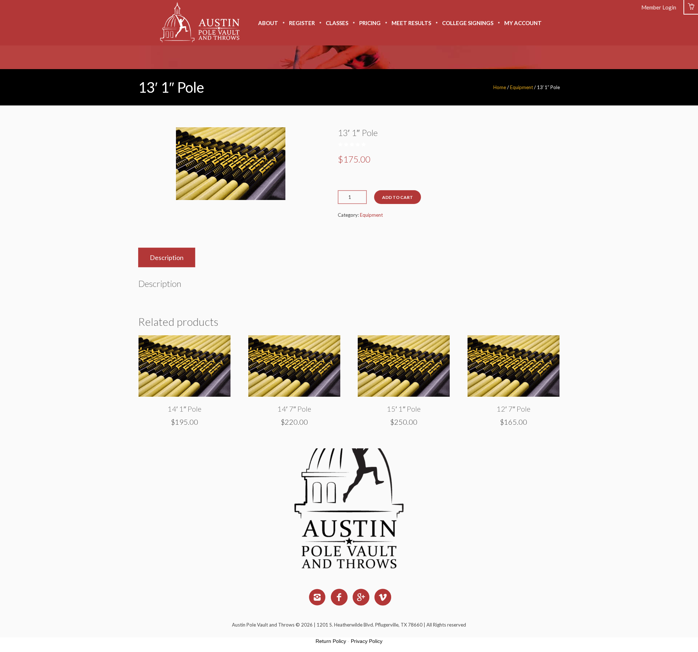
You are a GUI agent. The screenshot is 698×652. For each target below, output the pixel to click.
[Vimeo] (383, 597)
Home (499, 87)
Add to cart (397, 197)
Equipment (521, 87)
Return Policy (331, 641)
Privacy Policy (366, 641)
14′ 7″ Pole (294, 408)
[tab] (166, 257)
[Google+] (361, 597)
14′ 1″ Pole (184, 408)
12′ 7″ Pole (513, 408)
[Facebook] (339, 597)
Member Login (658, 7)
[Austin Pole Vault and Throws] (349, 479)
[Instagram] (318, 597)
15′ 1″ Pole (404, 408)
